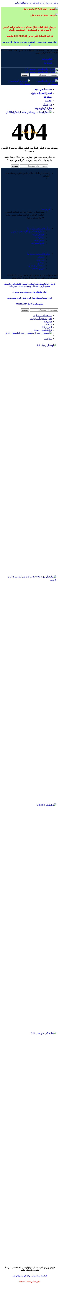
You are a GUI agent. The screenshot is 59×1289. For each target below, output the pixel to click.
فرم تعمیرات (37, 243)
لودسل (40, 262)
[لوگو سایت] (41, 69)
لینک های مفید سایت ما (38, 228)
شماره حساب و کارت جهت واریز (27, 231)
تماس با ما (39, 240)
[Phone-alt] (11, 189)
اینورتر (41, 256)
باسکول (40, 259)
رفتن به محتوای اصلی (26, 2)
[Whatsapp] (52, 189)
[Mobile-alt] (28, 189)
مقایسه (48, 338)
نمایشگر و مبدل (36, 265)
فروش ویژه (38, 234)
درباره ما (39, 237)
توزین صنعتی (37, 268)
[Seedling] (36, 189)
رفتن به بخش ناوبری (47, 2)
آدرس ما (46, 209)
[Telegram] (44, 189)
